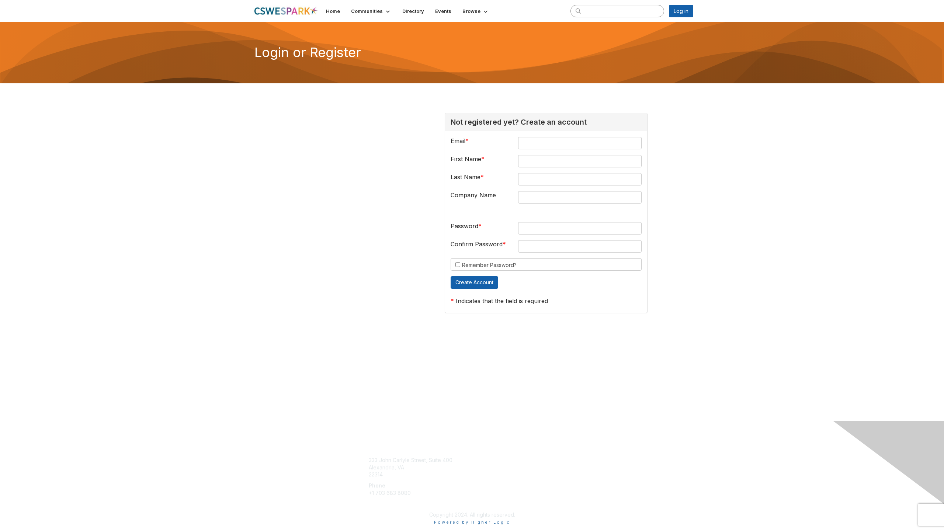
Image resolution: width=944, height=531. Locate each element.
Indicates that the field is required (502, 301)
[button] (371, 11)
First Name (466, 159)
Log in (681, 11)
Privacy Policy (599, 467)
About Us (593, 460)
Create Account (388, 503)
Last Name (465, 177)
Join (480, 460)
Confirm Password (477, 244)
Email (458, 141)
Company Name (473, 195)
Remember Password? (489, 265)
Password (464, 226)
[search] (578, 11)
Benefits (485, 467)
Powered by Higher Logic (472, 522)
